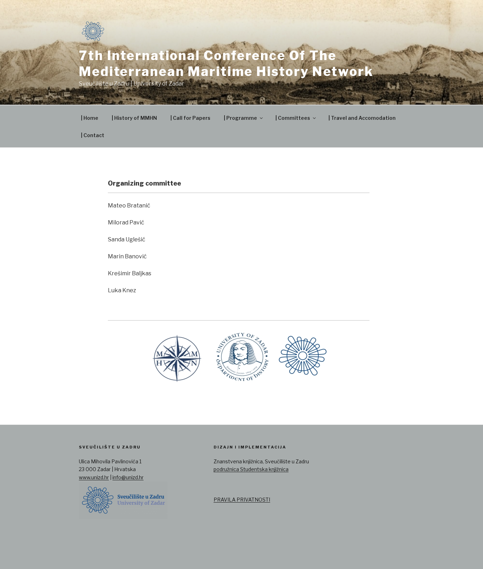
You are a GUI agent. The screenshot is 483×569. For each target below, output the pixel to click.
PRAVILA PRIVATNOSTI (242, 500)
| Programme (240, 118)
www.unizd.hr (94, 477)
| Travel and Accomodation (362, 118)
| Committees (292, 118)
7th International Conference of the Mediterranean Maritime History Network (226, 63)
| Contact (92, 135)
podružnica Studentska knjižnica (251, 469)
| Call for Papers (190, 118)
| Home (89, 118)
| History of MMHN (134, 118)
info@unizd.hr (128, 477)
